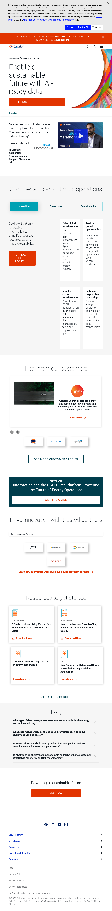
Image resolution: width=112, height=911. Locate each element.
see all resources (56, 697)
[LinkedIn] (52, 824)
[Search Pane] (95, 46)
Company (13, 859)
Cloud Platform (16, 835)
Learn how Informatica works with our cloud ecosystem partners (54, 571)
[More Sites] (88, 46)
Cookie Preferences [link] (18, 886)
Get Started (14, 841)
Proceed (70, 27)
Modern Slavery (16, 880)
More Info (96, 27)
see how (21, 102)
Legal (11, 868)
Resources (14, 847)
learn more (20, 679)
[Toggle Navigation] (101, 46)
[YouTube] (59, 824)
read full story (21, 258)
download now (24, 638)
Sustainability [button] (88, 206)
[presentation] (12, 432)
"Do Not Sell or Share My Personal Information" (49, 19)
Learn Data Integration (20, 853)
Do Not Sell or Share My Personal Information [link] (30, 893)
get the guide (56, 499)
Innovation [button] (24, 206)
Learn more (75, 417)
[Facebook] (46, 824)
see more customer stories (56, 459)
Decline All (83, 27)
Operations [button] (56, 206)
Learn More (62, 40)
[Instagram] (66, 824)
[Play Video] (80, 135)
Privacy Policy (15, 874)
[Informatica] (16, 46)
